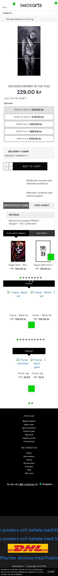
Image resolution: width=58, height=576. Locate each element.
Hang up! (29, 351)
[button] (10, 257)
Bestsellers (42, 233)
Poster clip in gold (41, 373)
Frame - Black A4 (19, 315)
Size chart (41, 205)
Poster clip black (26, 373)
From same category (16, 233)
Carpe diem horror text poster (44, 264)
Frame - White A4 (42, 315)
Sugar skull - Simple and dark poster (19, 264)
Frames (29, 283)
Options (8, 103)
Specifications (16, 205)
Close (50, 571)
